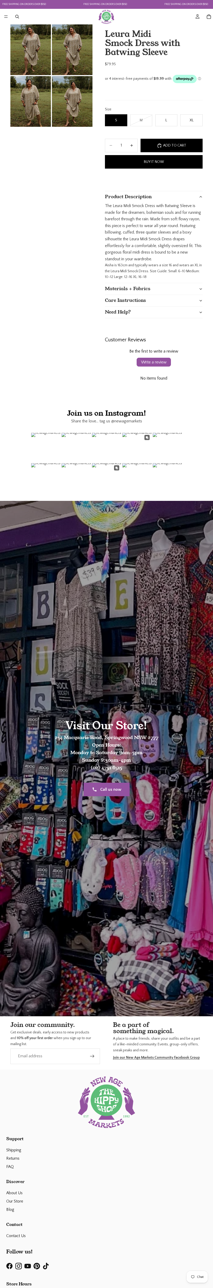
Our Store (14, 1201)
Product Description (128, 196)
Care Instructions (125, 300)
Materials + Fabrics (127, 288)
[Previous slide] (109, 179)
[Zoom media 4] (72, 101)
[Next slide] (198, 179)
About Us (14, 1193)
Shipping (13, 1150)
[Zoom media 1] (30, 49)
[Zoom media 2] (72, 49)
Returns (12, 1158)
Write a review (154, 362)
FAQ (10, 1166)
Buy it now (154, 162)
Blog (10, 1209)
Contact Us (16, 1235)
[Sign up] (92, 1056)
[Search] (17, 16)
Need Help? (118, 312)
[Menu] (6, 17)
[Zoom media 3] (30, 101)
